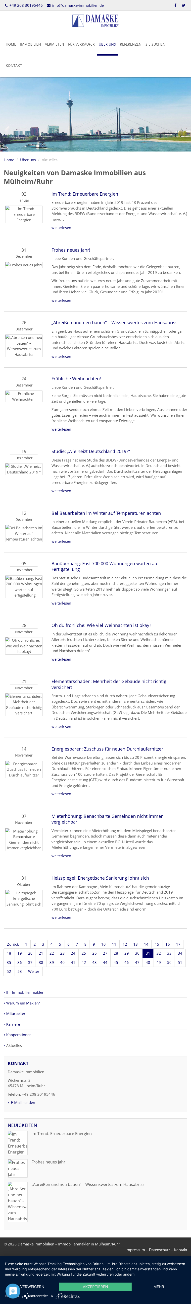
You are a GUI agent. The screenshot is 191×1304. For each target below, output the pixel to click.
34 (180, 953)
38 (41, 962)
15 (157, 944)
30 (137, 953)
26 (94, 953)
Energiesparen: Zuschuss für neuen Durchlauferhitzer (107, 749)
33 (169, 953)
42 (84, 962)
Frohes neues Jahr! (70, 250)
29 (126, 953)
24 (73, 953)
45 (116, 962)
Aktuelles (14, 1045)
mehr (158, 1286)
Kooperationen (19, 1034)
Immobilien (30, 44)
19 (19, 953)
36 (19, 962)
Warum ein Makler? (23, 1002)
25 (84, 953)
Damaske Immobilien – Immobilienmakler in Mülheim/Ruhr (69, 1243)
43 (94, 962)
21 (41, 953)
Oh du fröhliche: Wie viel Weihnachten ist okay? (101, 625)
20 (30, 953)
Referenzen (131, 44)
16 (167, 944)
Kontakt (14, 65)
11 (114, 944)
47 (137, 962)
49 (158, 962)
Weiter (33, 971)
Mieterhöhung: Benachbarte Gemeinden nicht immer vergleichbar (107, 819)
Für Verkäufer (81, 44)
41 (73, 962)
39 (51, 962)
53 (19, 971)
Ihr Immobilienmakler (25, 992)
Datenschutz (159, 1249)
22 (51, 953)
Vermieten (54, 44)
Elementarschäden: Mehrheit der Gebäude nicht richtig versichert (108, 684)
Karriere (13, 1024)
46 (126, 962)
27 (105, 953)
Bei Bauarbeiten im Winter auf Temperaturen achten (106, 513)
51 (180, 962)
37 (30, 962)
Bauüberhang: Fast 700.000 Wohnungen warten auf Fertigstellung (105, 566)
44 (105, 962)
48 (148, 962)
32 (158, 953)
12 (125, 944)
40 (62, 962)
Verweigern (32, 1286)
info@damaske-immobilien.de (77, 5)
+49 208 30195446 (25, 5)
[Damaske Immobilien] (95, 20)
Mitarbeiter (15, 1013)
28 (116, 953)
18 (9, 953)
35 (9, 962)
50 (169, 962)
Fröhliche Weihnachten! (76, 379)
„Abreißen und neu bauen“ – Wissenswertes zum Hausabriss (114, 322)
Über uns (107, 44)
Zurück (13, 944)
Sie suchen (155, 44)
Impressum (135, 1249)
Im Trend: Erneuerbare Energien (84, 194)
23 (62, 953)
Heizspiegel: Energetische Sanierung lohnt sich (100, 878)
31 (148, 953)
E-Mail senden (22, 1102)
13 (135, 944)
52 (9, 971)
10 (103, 944)
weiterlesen (61, 227)
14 (146, 944)
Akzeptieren (95, 1286)
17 (178, 944)
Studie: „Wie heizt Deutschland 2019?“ (90, 451)
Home (11, 44)
